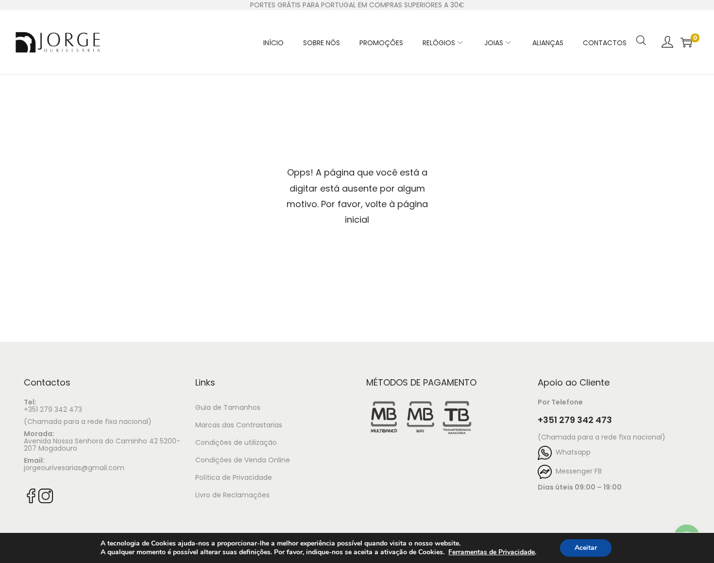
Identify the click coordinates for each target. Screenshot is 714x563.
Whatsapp (571, 452)
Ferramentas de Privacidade (491, 552)
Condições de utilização (236, 442)
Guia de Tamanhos (227, 407)
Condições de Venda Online (242, 460)
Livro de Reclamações (232, 495)
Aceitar (586, 547)
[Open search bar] (641, 27)
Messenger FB (577, 471)
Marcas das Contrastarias (238, 425)
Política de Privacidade (233, 477)
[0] (686, 42)
